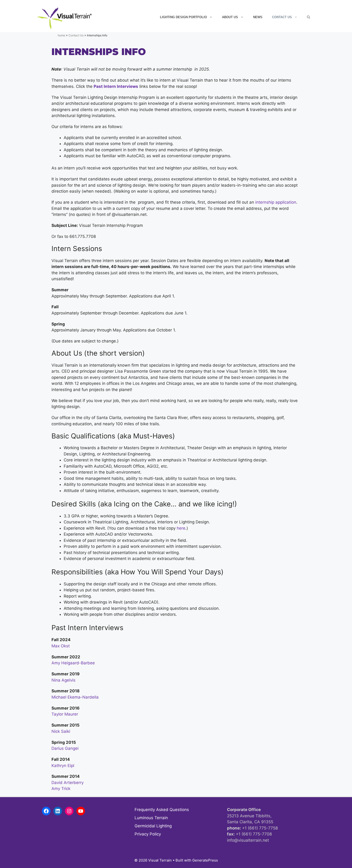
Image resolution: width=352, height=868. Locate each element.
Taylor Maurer (64, 714)
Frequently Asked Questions (162, 809)
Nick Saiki (60, 731)
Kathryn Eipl (62, 765)
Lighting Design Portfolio (183, 17)
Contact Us (282, 17)
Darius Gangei (65, 748)
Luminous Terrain (151, 817)
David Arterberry (67, 782)
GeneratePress (205, 860)
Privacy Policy (148, 834)
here (181, 528)
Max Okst (60, 646)
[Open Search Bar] (308, 17)
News (257, 17)
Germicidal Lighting (153, 825)
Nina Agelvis (63, 680)
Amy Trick (60, 788)
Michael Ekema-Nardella (75, 697)
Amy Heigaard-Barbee (73, 663)
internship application (275, 202)
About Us (230, 17)
